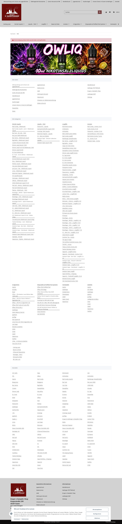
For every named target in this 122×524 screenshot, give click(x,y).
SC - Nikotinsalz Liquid (18, 210)
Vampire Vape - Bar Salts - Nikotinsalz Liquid (22, 227)
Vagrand (89, 456)
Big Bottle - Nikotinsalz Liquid (20, 140)
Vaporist (39, 462)
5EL (13, 376)
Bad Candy (40, 379)
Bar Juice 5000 (91, 382)
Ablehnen (97, 518)
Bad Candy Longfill (67, 136)
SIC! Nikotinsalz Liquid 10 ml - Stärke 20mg (22, 216)
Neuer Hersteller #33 (68, 428)
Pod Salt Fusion (41, 437)
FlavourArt (15, 403)
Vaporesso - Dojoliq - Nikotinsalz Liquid (23, 239)
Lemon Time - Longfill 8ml (69, 194)
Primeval (64, 215)
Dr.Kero (64, 394)
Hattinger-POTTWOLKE (93, 88)
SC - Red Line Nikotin (43, 136)
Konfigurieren (97, 514)
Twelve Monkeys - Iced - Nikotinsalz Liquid (22, 222)
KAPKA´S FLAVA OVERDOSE (69, 186)
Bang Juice (15, 382)
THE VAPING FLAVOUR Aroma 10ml (71, 242)
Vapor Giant (65, 299)
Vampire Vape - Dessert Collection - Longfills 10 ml (72, 261)
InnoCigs (39, 413)
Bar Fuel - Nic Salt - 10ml (19, 133)
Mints (13, 425)
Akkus (39, 376)
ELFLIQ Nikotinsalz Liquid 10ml (20, 159)
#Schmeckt (65, 373)
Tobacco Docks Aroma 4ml (69, 247)
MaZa (63, 422)
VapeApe (64, 459)
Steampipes (65, 294)
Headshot (65, 410)
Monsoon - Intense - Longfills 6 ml (71, 201)
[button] (106, 12)
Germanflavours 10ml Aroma (95, 133)
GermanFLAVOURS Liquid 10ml (45, 129)
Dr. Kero (39, 394)
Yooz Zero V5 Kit (16, 343)
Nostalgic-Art (16, 431)
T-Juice (89, 450)
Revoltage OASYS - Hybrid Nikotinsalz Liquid (22, 202)
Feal (38, 400)
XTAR (88, 465)
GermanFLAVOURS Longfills (70, 177)
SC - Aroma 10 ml (92, 138)
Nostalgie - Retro (17, 354)
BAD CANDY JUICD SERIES (69, 133)
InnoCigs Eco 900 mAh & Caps (45, 300)
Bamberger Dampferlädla (69, 138)
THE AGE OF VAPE (42, 453)
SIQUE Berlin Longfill (68, 235)
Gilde (63, 407)
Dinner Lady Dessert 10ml (19, 145)
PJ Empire (90, 434)
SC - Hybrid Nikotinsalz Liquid (20, 208)
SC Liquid (65, 443)
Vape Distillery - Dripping (69, 274)
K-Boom (89, 416)
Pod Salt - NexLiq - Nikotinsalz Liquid (22, 185)
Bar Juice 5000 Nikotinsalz (19, 135)
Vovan (39, 465)
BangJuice (40, 382)
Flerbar (39, 403)
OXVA (13, 329)
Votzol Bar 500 (16, 465)
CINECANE (90, 385)
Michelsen (90, 422)
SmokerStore (65, 292)
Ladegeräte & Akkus (92, 299)
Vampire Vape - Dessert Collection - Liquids (47, 139)
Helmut (89, 410)
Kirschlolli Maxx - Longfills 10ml (71, 191)
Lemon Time (90, 419)
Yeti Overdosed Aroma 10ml (70, 281)
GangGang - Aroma (67, 174)
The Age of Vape (66, 239)
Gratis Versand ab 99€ (54, 1)
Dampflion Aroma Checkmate (70, 150)
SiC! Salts (14, 373)
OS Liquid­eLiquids (17, 175)
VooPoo (14, 339)
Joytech (89, 294)
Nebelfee (90, 425)
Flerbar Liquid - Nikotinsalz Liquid (21, 163)
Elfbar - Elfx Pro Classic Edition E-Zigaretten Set (21, 299)
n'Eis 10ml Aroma (67, 206)
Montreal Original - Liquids (44, 133)
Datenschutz (25, 519)
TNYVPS (89, 453)
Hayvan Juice (40, 410)
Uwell (13, 334)
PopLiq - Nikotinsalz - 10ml (19, 190)
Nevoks (89, 428)
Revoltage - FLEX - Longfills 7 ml (71, 225)
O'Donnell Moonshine (19, 352)
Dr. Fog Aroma (66, 155)
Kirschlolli (40, 419)
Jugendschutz (76, 1)
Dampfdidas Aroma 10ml (69, 148)
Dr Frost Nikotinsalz (17, 152)
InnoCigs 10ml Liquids (43, 131)
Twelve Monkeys (16, 456)
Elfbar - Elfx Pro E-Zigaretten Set (21, 302)
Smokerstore (15, 450)
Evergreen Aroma (67, 167)
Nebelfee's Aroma (67, 208)
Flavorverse (90, 400)
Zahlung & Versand (42, 94)
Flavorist (64, 400)
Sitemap (89, 97)
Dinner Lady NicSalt (17, 150)
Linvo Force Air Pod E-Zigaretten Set (22, 322)
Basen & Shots (17, 349)
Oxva (88, 301)
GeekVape (15, 310)
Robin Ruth (90, 440)
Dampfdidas (40, 388)
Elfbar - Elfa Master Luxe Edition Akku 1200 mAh (22, 295)
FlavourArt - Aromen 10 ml (94, 131)
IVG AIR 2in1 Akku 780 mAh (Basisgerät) (48, 302)
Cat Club (64, 385)
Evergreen (15, 400)
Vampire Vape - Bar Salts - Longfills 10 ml (72, 257)
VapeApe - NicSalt (17, 237)
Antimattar (65, 376)
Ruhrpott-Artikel (17, 357)
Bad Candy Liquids (67, 379)
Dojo (38, 373)
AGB (38, 91)
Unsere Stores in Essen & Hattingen (102, 1)
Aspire (14, 287)
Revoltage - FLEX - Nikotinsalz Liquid (22, 196)
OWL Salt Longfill (67, 211)
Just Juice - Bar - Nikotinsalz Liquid (21, 168)
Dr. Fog (89, 391)
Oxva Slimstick (41, 311)
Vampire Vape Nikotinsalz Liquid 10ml (22, 234)
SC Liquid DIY (91, 443)
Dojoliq (64, 391)
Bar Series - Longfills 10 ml (69, 141)
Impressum (17, 519)
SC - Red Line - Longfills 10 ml (70, 232)
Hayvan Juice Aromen (68, 179)
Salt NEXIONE (41, 314)
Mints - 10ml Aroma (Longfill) (70, 198)
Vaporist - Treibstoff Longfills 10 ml (72, 276)
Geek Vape (90, 403)
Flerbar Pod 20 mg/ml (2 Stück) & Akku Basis (47, 297)
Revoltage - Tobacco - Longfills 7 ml (72, 230)
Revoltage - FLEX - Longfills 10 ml (71, 223)
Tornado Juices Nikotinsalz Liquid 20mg (23, 219)
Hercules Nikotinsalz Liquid (19, 166)
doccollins (40, 391)
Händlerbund (66, 1)
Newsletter (15, 108)
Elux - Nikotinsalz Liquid (19, 161)
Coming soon (16, 347)
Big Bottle (40, 385)
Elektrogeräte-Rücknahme (38, 1)
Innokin (89, 413)
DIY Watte (90, 289)
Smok (13, 331)
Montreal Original (67, 425)
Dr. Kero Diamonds (67, 162)
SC (38, 443)
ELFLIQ (64, 397)
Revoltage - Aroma (67, 218)
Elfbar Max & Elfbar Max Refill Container (45, 292)
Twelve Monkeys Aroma (68, 249)
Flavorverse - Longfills (68, 172)
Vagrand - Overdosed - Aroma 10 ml (72, 254)
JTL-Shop (113, 522)
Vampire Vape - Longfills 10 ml (70, 265)
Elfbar (39, 397)
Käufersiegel (86, 1)
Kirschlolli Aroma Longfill (69, 189)
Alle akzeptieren (97, 509)
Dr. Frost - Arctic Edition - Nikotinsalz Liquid (22, 155)
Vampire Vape (16, 459)
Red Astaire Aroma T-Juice (94, 136)
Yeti (13, 468)
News (13, 111)
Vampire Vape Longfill (68, 271)
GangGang (65, 403)
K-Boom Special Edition (68, 184)
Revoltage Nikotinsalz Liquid (20, 199)
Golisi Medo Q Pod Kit (18, 312)
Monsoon (39, 425)
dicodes (14, 289)
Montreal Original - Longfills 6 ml (71, 203)
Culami (14, 388)
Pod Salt (14, 437)
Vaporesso (15, 336)
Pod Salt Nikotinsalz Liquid (19, 188)
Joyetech (14, 314)
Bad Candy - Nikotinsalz (18, 126)
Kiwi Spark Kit (16, 319)
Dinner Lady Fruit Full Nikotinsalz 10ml (23, 147)
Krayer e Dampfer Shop (94, 91)
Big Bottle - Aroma (67, 143)
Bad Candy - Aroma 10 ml (94, 126)
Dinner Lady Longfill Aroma (69, 153)
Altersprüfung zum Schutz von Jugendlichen (16, 1)
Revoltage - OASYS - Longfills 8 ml (71, 227)
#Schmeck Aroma (67, 126)
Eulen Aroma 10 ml (92, 129)
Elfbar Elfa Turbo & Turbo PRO (20, 305)
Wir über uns (16, 359)
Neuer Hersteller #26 (18, 428)
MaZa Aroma (65, 196)
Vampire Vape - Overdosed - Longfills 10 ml (73, 268)
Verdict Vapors (66, 462)
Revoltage (65, 440)
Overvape (90, 431)
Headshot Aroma (67, 182)
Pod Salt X (65, 437)
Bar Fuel (64, 382)
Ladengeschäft (91, 94)
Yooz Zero (40, 468)
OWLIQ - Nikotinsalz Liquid (19, 180)
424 (88, 373)
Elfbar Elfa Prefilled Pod (43, 287)
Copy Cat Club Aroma (68, 146)
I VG (13, 413)
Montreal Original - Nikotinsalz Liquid (22, 173)
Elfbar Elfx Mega (41, 289)
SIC (38, 446)
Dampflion (65, 388)
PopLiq (14, 440)
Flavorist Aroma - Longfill (69, 170)
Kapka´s (14, 419)
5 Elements (65, 129)
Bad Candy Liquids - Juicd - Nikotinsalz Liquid (23, 129)
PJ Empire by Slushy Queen (69, 213)
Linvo (13, 422)
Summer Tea (65, 450)
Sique (64, 446)
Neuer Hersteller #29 (43, 428)
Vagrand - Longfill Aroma (69, 251)
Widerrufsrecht (41, 103)
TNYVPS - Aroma (66, 244)
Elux (88, 397)
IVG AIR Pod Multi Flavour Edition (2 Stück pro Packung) (47, 308)
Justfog (14, 317)
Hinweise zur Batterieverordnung (46, 100)
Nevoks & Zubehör (17, 327)
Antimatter (65, 131)
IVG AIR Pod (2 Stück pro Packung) (46, 305)
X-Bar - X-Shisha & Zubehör (19, 341)
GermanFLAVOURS (42, 407)
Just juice (39, 416)
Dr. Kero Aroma (66, 160)
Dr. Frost (14, 394)
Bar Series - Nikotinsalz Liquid (20, 138)
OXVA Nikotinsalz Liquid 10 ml (20, 183)
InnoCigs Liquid (66, 413)
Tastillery (14, 453)
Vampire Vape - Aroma (93, 141)
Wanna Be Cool (66, 465)
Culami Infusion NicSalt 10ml (20, 142)
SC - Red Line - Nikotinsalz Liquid (21, 213)
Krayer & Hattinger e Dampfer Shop (72, 419)
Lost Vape (15, 324)
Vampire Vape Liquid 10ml (44, 142)
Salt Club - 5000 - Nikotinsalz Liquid (22, 205)
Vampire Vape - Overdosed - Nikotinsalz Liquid (23, 231)
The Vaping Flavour (67, 453)
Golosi (89, 407)
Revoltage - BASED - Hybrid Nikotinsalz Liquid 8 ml (23, 193)
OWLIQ (39, 434)
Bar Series (15, 385)
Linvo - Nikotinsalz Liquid (19, 171)
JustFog (64, 416)
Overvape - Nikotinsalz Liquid (20, 178)
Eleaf (13, 292)
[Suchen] (100, 12)
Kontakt (117, 1)
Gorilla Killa (15, 410)
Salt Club (14, 443)
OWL (13, 434)
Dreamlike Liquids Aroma (69, 165)
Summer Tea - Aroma (68, 237)
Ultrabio (39, 456)
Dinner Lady (15, 391)
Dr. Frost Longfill (66, 158)
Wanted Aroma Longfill (68, 278)
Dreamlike (90, 394)
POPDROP (90, 437)
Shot (13, 446)
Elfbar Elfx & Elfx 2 (17, 307)
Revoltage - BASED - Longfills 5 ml (71, 220)
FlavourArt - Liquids (42, 126)
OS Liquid (65, 431)
